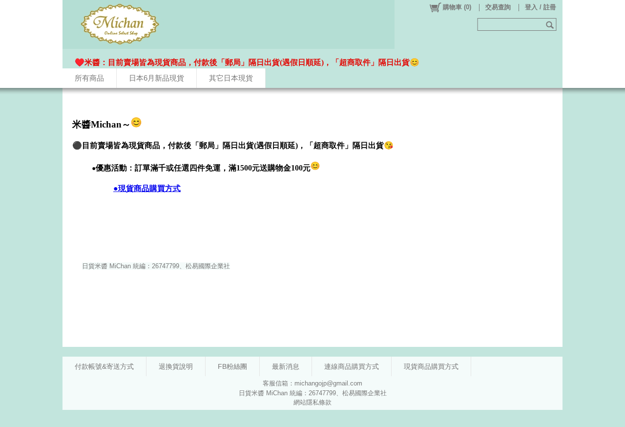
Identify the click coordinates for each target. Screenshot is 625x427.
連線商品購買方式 (351, 366)
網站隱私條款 (312, 402)
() (457, 7)
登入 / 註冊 (540, 7)
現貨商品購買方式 (431, 366)
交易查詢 (498, 7)
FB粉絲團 (232, 366)
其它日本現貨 (231, 78)
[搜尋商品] (551, 24)
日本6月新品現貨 (156, 78)
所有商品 (89, 78)
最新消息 (285, 366)
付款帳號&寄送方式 (104, 366)
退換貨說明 (176, 366)
